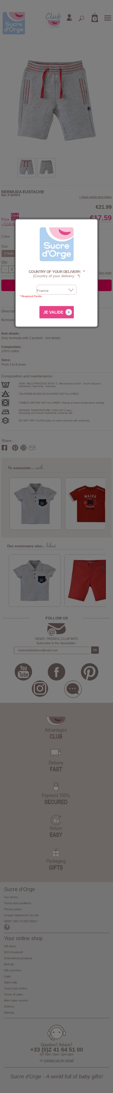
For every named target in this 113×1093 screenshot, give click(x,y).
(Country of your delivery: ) (57, 274)
